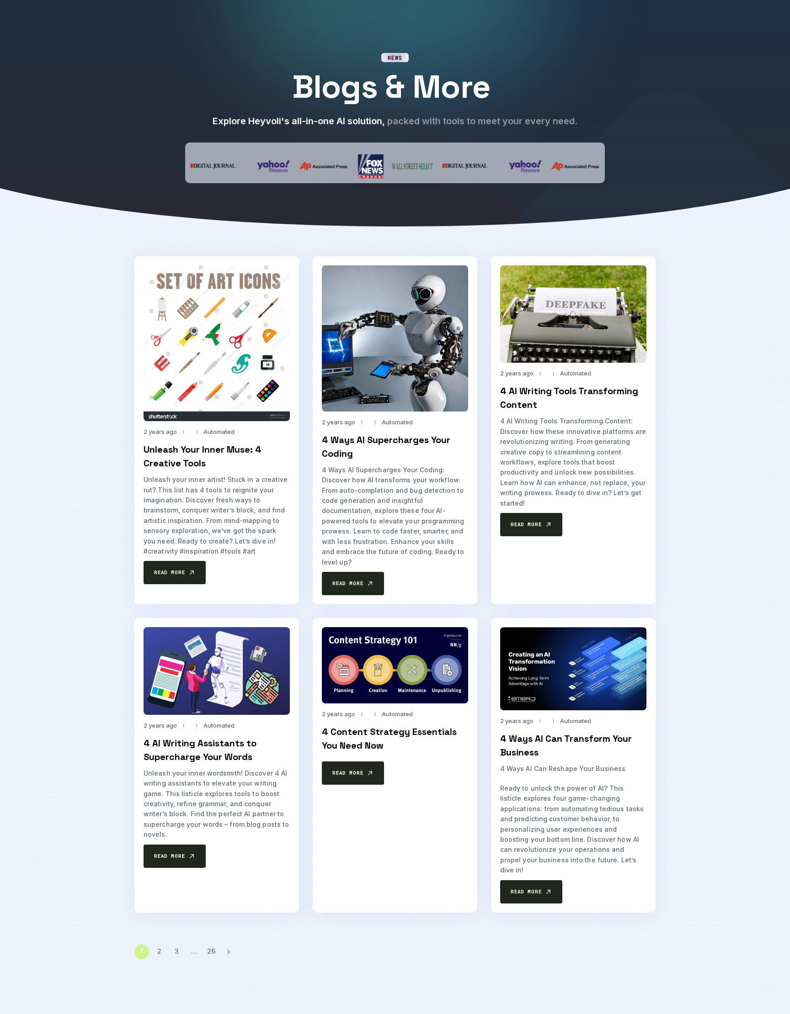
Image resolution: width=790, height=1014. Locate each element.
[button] (175, 573)
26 (211, 952)
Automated (219, 432)
